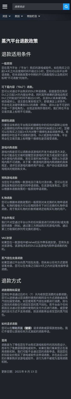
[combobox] (37, 6)
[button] (7, 16)
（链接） (28, 328)
